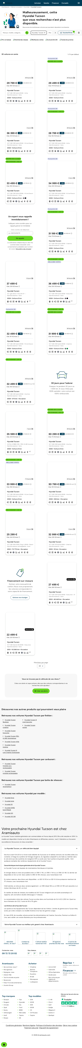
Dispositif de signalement (48, 1028)
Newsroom (7, 980)
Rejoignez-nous (9, 972)
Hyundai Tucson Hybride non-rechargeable (9, 766)
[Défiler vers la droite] (55, 33)
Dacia (6, 1010)
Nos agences (8, 969)
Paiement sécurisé (31, 1028)
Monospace (34, 979)
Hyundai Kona (9, 798)
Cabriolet (51, 969)
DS (20, 1018)
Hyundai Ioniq (9, 801)
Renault (6, 999)
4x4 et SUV (52, 967)
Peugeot (6, 1002)
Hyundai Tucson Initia (12, 742)
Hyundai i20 (9, 813)
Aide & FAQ (7, 975)
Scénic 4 (51, 1013)
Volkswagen (8, 1013)
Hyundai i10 (9, 804)
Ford (20, 1007)
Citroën (6, 1005)
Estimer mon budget (20, 597)
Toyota (21, 1015)
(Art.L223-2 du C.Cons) (23, 249)
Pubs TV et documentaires (13, 983)
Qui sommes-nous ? (10, 967)
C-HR (50, 999)
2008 (32, 1002)
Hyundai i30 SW (10, 816)
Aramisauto (5, 7)
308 (31, 1005)
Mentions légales (29, 1025)
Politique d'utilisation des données (49, 1025)
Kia (20, 1005)
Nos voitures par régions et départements (54, 979)
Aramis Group (8, 985)
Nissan (6, 1018)
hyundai (26, 7)
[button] (45, 33)
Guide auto (52, 975)
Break (32, 977)
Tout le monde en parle (11, 977)
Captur (32, 1015)
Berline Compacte (33, 970)
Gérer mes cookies (70, 1025)
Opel (5, 1007)
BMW (21, 1010)
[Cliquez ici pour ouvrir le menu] (78, 3)
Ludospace (34, 982)
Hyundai (22, 1002)
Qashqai (51, 1015)
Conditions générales (14, 1025)
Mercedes (22, 1013)
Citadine (33, 967)
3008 (32, 1007)
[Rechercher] (26, 32)
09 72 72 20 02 (9, 953)
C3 (31, 1010)
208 (31, 999)
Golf (49, 1005)
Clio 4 (50, 1002)
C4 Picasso (34, 1013)
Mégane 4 (51, 1010)
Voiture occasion (16, 7)
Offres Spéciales (54, 972)
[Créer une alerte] (4, 1044)
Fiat (20, 999)
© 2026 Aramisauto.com (41, 1035)
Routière (33, 974)
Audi (5, 1015)
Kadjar (50, 1007)
